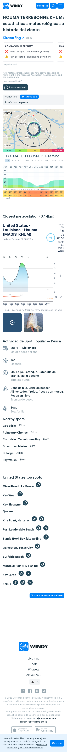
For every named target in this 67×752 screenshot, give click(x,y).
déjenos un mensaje (46, 718)
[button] (55, 237)
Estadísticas (29, 97)
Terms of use (40, 722)
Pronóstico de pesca (16, 102)
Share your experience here (47, 595)
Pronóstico (10, 97)
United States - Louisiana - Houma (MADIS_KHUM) (20, 230)
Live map (34, 658)
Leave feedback (18, 87)
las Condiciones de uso (31, 748)
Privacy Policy (27, 722)
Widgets (33, 669)
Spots (33, 664)
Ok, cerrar (57, 743)
